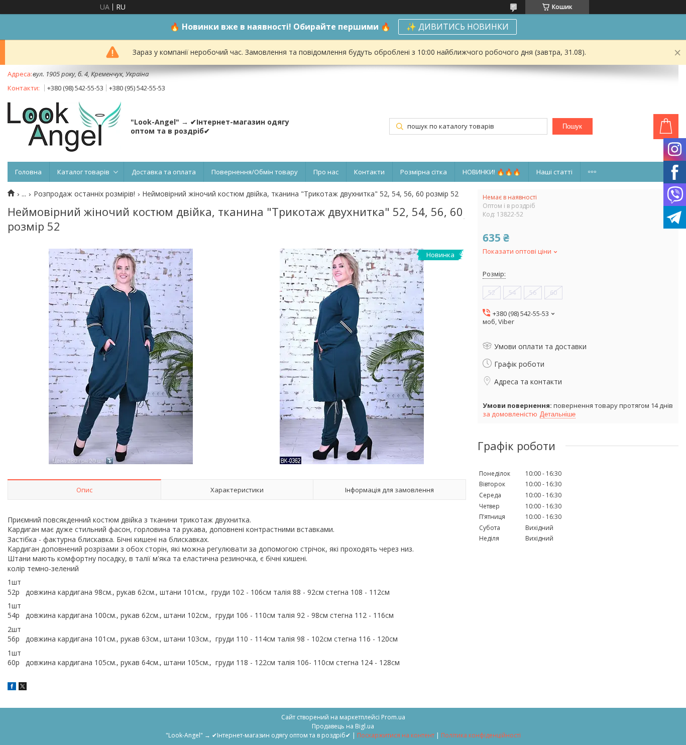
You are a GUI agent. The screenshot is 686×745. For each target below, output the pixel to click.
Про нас (325, 171)
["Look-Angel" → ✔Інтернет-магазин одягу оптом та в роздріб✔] (64, 127)
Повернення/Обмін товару (254, 171)
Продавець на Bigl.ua (343, 726)
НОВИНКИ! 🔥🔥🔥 (492, 171)
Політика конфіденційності (481, 735)
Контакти (369, 171)
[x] (23, 687)
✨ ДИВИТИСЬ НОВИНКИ (457, 26)
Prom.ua (393, 717)
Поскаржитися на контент (395, 735)
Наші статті (554, 171)
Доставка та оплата (164, 171)
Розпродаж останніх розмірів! (84, 193)
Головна (28, 171)
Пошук (572, 126)
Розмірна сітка (423, 171)
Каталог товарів (83, 171)
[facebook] (12, 687)
